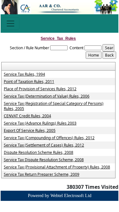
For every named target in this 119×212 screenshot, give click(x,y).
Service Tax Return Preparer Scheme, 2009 (41, 174)
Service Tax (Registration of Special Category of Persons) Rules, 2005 (53, 106)
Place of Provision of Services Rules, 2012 (40, 89)
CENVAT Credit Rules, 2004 (27, 116)
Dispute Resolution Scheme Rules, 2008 (38, 152)
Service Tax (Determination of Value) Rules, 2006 (46, 96)
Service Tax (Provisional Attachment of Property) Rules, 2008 (57, 167)
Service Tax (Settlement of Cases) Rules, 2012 (44, 145)
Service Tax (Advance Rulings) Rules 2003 (40, 123)
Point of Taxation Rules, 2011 (29, 81)
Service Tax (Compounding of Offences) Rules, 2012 (49, 137)
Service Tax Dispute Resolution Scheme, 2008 (44, 159)
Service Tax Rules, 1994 (24, 74)
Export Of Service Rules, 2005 (30, 130)
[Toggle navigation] (10, 23)
